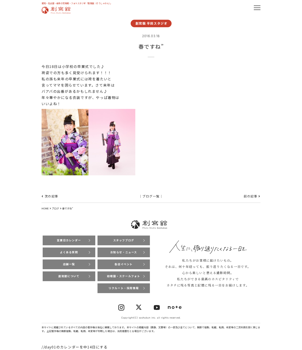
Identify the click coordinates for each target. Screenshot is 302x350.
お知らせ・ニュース (123, 252)
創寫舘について (68, 276)
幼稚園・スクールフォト (123, 276)
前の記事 (250, 196)
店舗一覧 (69, 264)
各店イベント (124, 264)
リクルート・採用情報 (124, 288)
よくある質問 (69, 252)
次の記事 (51, 196)
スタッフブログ (123, 240)
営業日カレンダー (69, 240)
